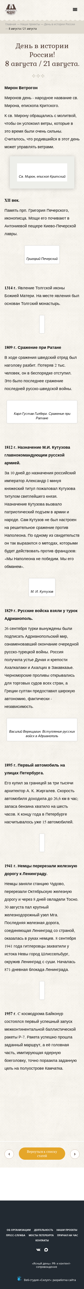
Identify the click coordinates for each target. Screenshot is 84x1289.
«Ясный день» (41, 1263)
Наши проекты (66, 1229)
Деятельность (43, 1229)
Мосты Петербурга (41, 1235)
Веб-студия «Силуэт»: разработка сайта (50, 1280)
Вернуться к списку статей (42, 1153)
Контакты (42, 1240)
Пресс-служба (15, 1235)
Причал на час (67, 1235)
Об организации (19, 1229)
